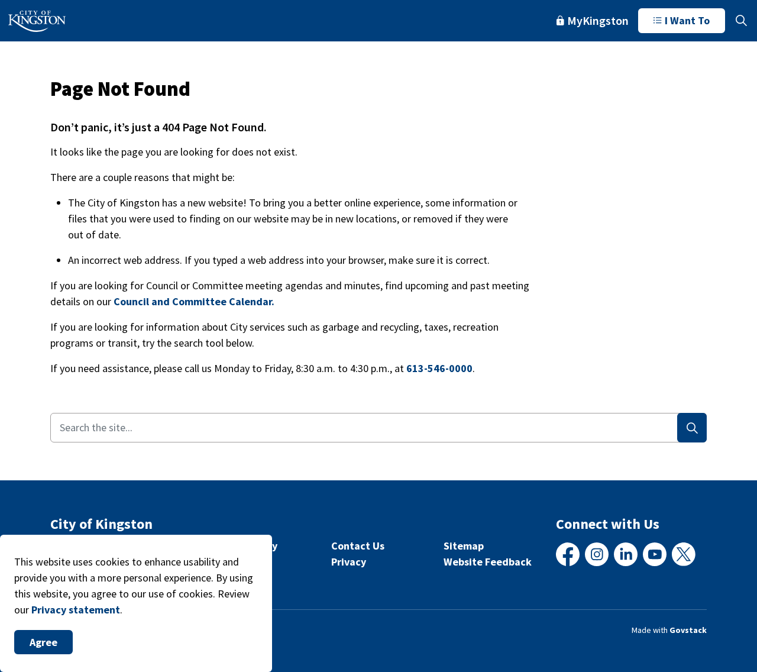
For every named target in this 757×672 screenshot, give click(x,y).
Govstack (688, 630)
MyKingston (598, 20)
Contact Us (357, 546)
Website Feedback (488, 561)
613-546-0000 (439, 368)
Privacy (348, 561)
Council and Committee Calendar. (194, 301)
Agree (43, 642)
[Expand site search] (741, 20)
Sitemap (464, 546)
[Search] (692, 427)
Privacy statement (75, 609)
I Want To (687, 20)
